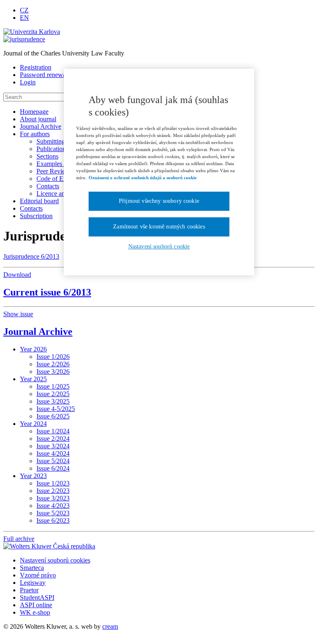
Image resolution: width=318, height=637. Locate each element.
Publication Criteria (61, 148)
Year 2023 (33, 475)
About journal (38, 119)
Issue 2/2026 (53, 364)
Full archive (18, 538)
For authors (35, 133)
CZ (24, 10)
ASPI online (36, 604)
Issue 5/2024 (53, 460)
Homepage (34, 111)
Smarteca (32, 567)
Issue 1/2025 (53, 386)
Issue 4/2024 (53, 453)
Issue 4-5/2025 (55, 408)
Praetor (29, 590)
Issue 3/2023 (53, 498)
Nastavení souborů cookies (55, 560)
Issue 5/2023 (53, 513)
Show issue (18, 313)
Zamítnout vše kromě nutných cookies (159, 227)
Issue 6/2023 (53, 520)
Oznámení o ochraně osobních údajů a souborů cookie (143, 177)
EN (24, 17)
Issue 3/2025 (53, 401)
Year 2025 (33, 378)
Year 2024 (33, 423)
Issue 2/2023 (53, 490)
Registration (35, 67)
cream (110, 626)
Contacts (47, 186)
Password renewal (43, 74)
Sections (47, 156)
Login (28, 82)
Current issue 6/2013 (47, 292)
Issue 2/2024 (53, 438)
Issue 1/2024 (53, 431)
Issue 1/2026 (53, 356)
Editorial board (39, 200)
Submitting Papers (60, 141)
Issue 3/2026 (53, 371)
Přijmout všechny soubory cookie (159, 201)
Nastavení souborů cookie (159, 246)
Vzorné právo (38, 575)
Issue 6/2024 (53, 468)
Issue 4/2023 (53, 505)
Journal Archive (40, 126)
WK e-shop (35, 612)
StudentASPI (37, 597)
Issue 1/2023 (53, 483)
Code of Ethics (55, 178)
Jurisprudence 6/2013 (31, 256)
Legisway (33, 582)
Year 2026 (33, 349)
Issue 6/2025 (53, 416)
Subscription (36, 215)
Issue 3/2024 (53, 446)
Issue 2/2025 (53, 393)
